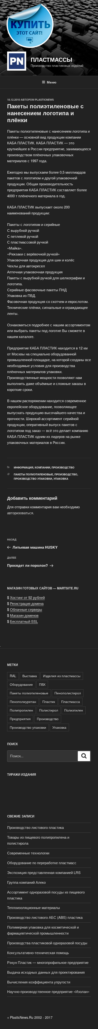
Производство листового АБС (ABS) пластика (45, 917)
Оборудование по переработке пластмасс (41, 862)
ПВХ (42, 684)
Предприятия (20, 718)
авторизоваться (20, 512)
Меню (51, 82)
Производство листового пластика (35, 827)
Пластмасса (70, 701)
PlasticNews (44, 99)
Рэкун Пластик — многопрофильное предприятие (47, 962)
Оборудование (21, 684)
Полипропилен (21, 710)
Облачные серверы (26, 609)
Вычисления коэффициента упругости (38, 981)
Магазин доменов (24, 615)
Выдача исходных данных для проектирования (46, 972)
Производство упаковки (33, 478)
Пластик (48, 701)
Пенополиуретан (23, 701)
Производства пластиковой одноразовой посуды (47, 942)
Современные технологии (28, 852)
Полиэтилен (73, 710)
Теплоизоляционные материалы (33, 907)
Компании (42, 467)
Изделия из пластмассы (61, 675)
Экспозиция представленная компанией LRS (44, 872)
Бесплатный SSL (24, 621)
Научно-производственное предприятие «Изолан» (48, 991)
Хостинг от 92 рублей (27, 597)
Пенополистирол (67, 693)
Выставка (29, 675)
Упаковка (61, 478)
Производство (63, 467)
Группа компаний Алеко (26, 882)
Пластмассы (51, 59)
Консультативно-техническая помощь (38, 952)
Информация (23, 467)
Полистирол (48, 710)
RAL (13, 675)
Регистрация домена (27, 603)
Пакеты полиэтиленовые (33, 474)
